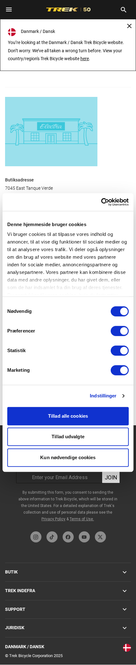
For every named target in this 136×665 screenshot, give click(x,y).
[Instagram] (35, 536)
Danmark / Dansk (24, 646)
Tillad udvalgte (68, 436)
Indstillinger (103, 395)
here (84, 58)
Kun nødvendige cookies (68, 457)
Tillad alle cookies (68, 416)
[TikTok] (52, 536)
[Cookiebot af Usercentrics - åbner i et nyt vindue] (101, 202)
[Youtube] (84, 536)
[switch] (120, 331)
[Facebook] (68, 536)
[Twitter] (100, 536)
